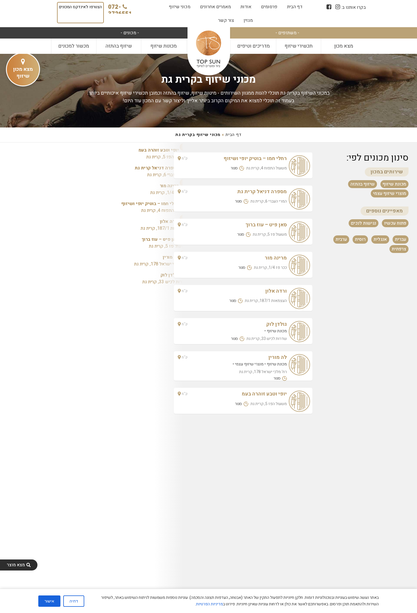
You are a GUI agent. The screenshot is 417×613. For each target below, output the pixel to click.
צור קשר (226, 20)
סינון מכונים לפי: (377, 157)
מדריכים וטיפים (253, 46)
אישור (49, 601)
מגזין (248, 20)
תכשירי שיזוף (299, 46)
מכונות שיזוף (163, 46)
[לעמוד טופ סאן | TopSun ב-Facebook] (329, 6)
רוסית (360, 239)
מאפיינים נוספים (384, 211)
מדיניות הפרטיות (209, 604)
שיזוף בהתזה (119, 46)
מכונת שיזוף (394, 183)
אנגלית (380, 239)
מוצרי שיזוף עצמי (389, 193)
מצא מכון (343, 46)
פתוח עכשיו (395, 223)
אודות (246, 6)
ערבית (341, 239)
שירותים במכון (386, 172)
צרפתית (399, 248)
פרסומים (269, 6)
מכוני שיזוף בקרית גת (208, 79)
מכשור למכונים (73, 46)
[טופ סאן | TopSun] (208, 49)
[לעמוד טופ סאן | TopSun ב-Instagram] (337, 6)
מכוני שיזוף (179, 6)
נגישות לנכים (363, 223)
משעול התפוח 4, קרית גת (154, 207)
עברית (400, 239)
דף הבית (294, 6)
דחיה (74, 601)
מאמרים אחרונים (215, 6)
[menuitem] (295, 7)
